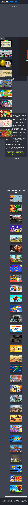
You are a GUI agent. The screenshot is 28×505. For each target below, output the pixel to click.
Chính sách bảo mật (11, 501)
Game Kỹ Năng (10, 152)
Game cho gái (19, 152)
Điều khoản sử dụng (22, 501)
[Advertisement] (14, 21)
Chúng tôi (3, 501)
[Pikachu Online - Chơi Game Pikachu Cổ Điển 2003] (10, 2)
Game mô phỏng (11, 154)
